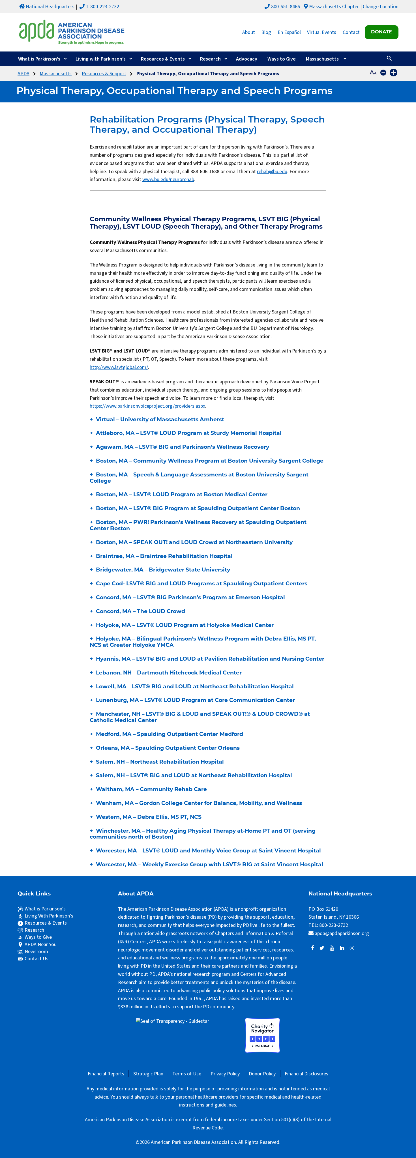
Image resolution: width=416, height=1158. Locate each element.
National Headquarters (50, 6)
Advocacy (246, 59)
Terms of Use (186, 1073)
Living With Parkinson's (49, 915)
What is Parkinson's (45, 908)
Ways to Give (281, 59)
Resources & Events (163, 59)
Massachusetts (322, 59)
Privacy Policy (225, 1073)
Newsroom (36, 951)
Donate (381, 32)
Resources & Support (104, 73)
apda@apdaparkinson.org (342, 933)
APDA (23, 73)
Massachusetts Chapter (334, 6)
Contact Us (36, 958)
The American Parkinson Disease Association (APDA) (173, 909)
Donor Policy (262, 1073)
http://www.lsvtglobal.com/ (119, 367)
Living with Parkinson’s (101, 59)
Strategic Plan (148, 1073)
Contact (351, 32)
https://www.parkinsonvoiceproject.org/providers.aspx (147, 406)
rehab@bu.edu (272, 171)
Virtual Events (321, 32)
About (248, 32)
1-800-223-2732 (102, 6)
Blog (266, 32)
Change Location (380, 6)
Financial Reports (106, 1073)
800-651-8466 (285, 6)
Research (210, 59)
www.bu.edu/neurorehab (168, 179)
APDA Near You (41, 944)
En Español (289, 32)
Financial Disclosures (306, 1073)
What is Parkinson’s (39, 59)
